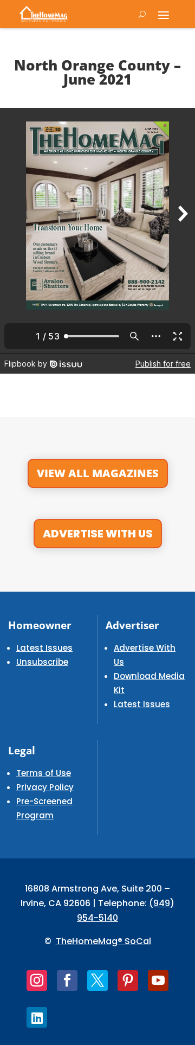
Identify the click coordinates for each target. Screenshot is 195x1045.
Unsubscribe (42, 662)
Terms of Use (43, 773)
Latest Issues (44, 647)
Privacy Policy (45, 787)
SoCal (136, 941)
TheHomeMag (87, 941)
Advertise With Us (98, 533)
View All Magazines (98, 473)
